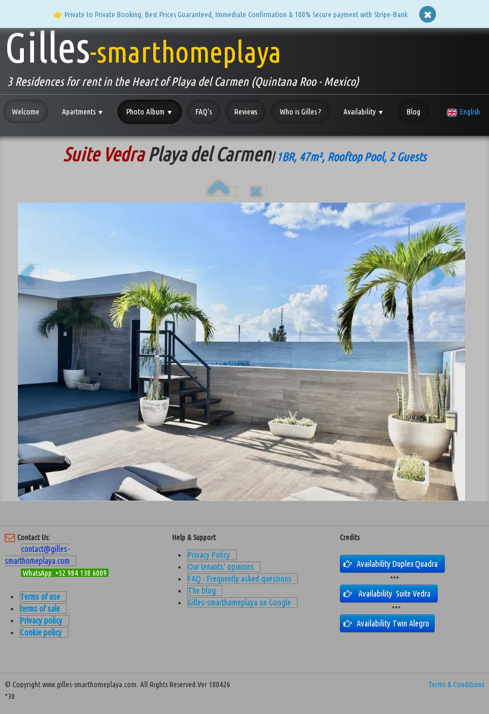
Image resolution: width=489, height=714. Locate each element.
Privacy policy (41, 620)
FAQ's (204, 111)
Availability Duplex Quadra (399, 564)
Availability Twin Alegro (394, 623)
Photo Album (149, 111)
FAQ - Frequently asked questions (240, 578)
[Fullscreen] (259, 191)
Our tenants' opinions (221, 567)
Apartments (83, 111)
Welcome (25, 111)
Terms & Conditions (456, 684)
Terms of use (40, 596)
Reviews (245, 111)
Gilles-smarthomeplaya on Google (239, 602)
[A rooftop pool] (241, 352)
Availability (363, 111)
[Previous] (30, 276)
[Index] (221, 191)
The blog (202, 590)
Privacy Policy (209, 555)
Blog (413, 111)
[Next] (441, 276)
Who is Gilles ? (300, 111)
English (471, 111)
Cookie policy (41, 632)
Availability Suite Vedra (395, 593)
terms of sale (40, 608)
